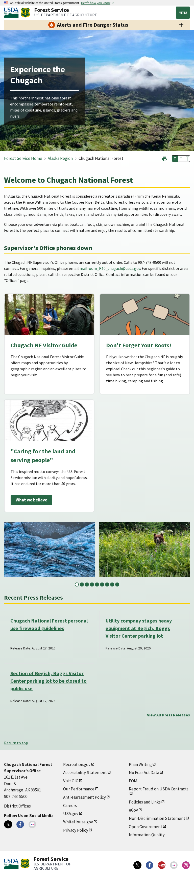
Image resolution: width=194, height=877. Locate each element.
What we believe (31, 500)
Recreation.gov (76, 764)
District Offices (17, 806)
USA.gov (70, 813)
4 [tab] (92, 584)
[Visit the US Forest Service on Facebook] (150, 865)
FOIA (133, 781)
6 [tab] (102, 584)
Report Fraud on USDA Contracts (158, 789)
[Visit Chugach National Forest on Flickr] (32, 824)
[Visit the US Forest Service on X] (137, 865)
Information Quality (147, 834)
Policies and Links (145, 802)
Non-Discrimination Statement (157, 818)
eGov (133, 810)
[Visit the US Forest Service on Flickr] (174, 865)
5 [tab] (97, 584)
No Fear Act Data (144, 772)
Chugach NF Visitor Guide (44, 345)
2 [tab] (82, 584)
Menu (183, 12)
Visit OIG (70, 781)
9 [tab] (117, 584)
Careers (70, 805)
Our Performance (78, 789)
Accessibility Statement (85, 772)
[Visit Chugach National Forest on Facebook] (20, 824)
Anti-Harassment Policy (84, 797)
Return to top (16, 742)
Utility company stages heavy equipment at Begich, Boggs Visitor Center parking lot (139, 628)
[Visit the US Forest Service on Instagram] (186, 865)
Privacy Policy (75, 830)
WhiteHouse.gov (78, 822)
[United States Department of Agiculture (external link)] (12, 13)
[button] (165, 158)
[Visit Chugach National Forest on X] (8, 824)
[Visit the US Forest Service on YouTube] (162, 865)
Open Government (145, 826)
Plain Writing (140, 764)
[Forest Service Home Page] (25, 13)
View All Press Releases (168, 714)
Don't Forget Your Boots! (138, 345)
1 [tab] (77, 584)
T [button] (175, 158)
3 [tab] (87, 584)
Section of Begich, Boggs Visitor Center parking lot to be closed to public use (48, 680)
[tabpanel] (49, 549)
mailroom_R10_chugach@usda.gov (110, 268)
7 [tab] (107, 584)
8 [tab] (112, 584)
